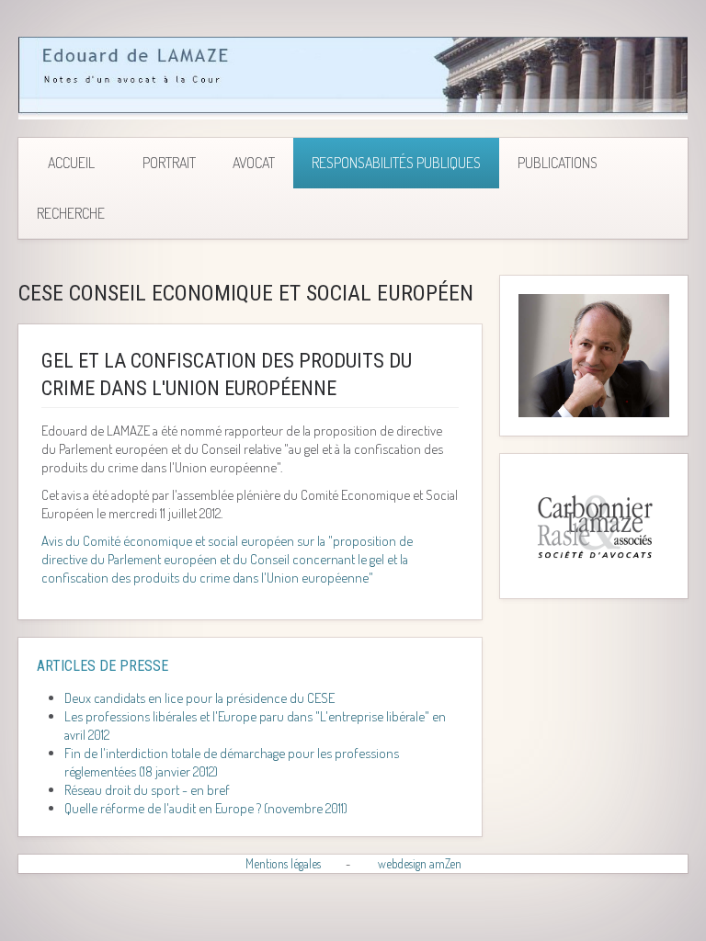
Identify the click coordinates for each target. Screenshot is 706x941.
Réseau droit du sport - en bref (147, 790)
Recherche (71, 213)
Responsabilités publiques (396, 162)
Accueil (71, 162)
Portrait (169, 162)
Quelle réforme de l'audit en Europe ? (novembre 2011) (205, 808)
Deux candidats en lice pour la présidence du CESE (199, 698)
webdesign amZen (419, 863)
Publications (558, 162)
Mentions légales (283, 863)
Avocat (254, 162)
